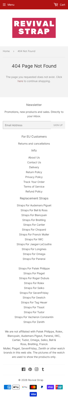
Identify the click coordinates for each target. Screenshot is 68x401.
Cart (62, 4)
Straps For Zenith (34, 321)
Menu (11, 4)
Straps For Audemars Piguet (34, 205)
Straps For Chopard (34, 229)
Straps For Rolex (34, 283)
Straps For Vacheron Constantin (34, 317)
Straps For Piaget (34, 273)
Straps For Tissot (34, 307)
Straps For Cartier (34, 224)
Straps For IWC (34, 239)
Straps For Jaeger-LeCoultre (34, 244)
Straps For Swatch (34, 297)
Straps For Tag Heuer (34, 302)
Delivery (34, 167)
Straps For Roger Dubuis (34, 278)
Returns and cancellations (34, 143)
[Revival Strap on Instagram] (37, 369)
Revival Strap (35, 379)
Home (6, 51)
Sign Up (58, 125)
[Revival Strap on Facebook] (24, 369)
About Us (34, 157)
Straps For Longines (34, 249)
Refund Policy (34, 191)
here (20, 81)
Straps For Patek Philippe (34, 268)
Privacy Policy (34, 177)
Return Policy (34, 172)
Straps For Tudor (34, 312)
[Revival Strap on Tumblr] (43, 369)
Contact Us (34, 162)
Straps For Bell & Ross (34, 210)
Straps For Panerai (34, 258)
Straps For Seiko (34, 287)
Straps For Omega (34, 254)
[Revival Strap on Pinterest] (30, 369)
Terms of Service (34, 186)
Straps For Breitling (34, 220)
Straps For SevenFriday (34, 292)
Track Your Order (34, 181)
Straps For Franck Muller (34, 234)
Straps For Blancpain (34, 215)
